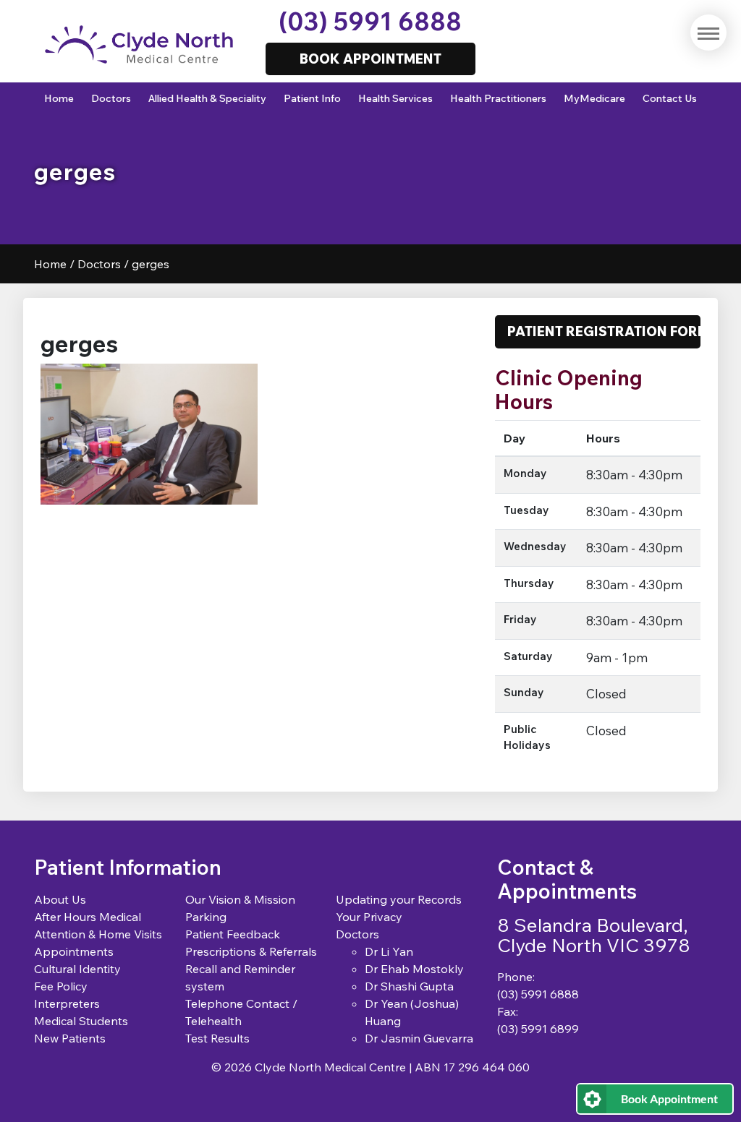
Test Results (217, 1038)
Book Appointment (669, 1098)
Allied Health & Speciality (207, 98)
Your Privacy (369, 916)
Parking (205, 916)
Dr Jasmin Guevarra (419, 1038)
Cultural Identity (77, 969)
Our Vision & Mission (240, 899)
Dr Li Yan (389, 951)
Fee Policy (61, 986)
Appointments (74, 951)
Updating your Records (399, 899)
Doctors (111, 98)
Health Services (395, 98)
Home (59, 98)
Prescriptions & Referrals (251, 951)
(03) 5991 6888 (370, 21)
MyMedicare (594, 98)
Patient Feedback (232, 934)
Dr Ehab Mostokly (414, 969)
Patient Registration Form (603, 331)
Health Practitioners (498, 98)
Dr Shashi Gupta (409, 986)
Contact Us (670, 98)
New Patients (70, 1038)
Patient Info (312, 98)
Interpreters (67, 1003)
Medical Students (81, 1021)
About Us (60, 899)
